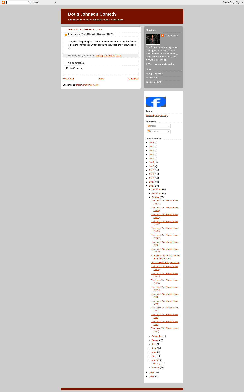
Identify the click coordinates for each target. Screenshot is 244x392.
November (157, 193)
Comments (155, 131)
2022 (152, 142)
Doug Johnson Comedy (92, 14)
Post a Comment (74, 68)
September (157, 336)
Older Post (133, 79)
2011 (152, 174)
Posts (153, 126)
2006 (152, 377)
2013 (152, 166)
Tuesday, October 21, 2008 (108, 55)
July (154, 344)
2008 (152, 186)
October (156, 197)
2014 (152, 162)
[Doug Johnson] (156, 106)
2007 (152, 373)
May (154, 352)
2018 (152, 154)
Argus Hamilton (155, 74)
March (155, 360)
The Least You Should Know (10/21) (91, 34)
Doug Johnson (171, 36)
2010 (152, 178)
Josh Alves (153, 78)
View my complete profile (161, 64)
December (157, 189)
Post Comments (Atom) (87, 85)
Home (101, 79)
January (156, 368)
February (156, 364)
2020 (152, 146)
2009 (152, 182)
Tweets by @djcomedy (157, 115)
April (154, 356)
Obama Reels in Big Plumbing (165, 262)
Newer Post (68, 79)
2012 (152, 170)
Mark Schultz (154, 82)
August (155, 340)
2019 (152, 150)
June (154, 348)
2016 (152, 158)
